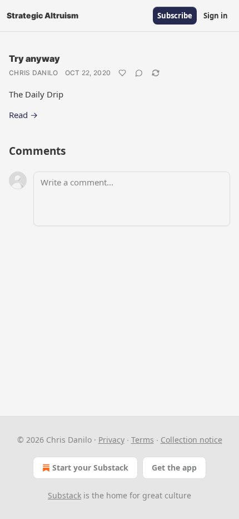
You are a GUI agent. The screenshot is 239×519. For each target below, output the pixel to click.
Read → (23, 114)
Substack (64, 495)
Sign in (215, 16)
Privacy (111, 439)
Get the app (174, 467)
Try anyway (34, 58)
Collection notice (191, 439)
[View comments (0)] (139, 73)
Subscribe (174, 16)
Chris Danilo (33, 72)
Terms (142, 439)
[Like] (122, 73)
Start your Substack (90, 467)
